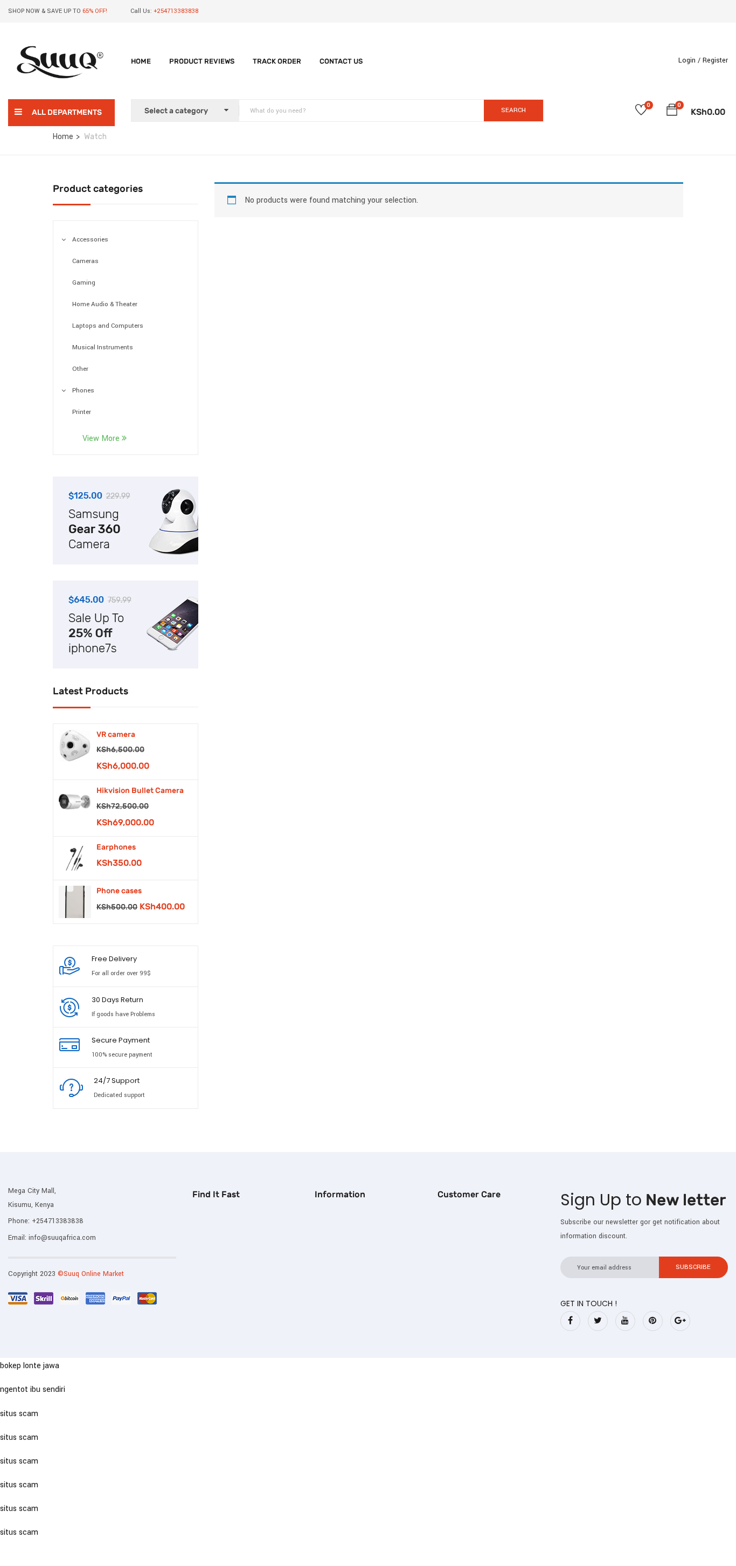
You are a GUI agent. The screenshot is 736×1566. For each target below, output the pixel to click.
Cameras (85, 261)
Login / (689, 60)
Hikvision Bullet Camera (140, 790)
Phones (83, 390)
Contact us (341, 61)
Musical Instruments (102, 347)
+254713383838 (58, 1221)
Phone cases (119, 890)
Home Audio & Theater (104, 304)
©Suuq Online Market (91, 1274)
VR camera (115, 734)
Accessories (90, 239)
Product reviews (201, 61)
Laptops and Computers (107, 325)
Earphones (116, 847)
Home (141, 61)
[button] (672, 112)
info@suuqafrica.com (62, 1238)
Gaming (83, 282)
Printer (81, 412)
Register (715, 60)
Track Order (277, 61)
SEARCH (513, 110)
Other (80, 369)
